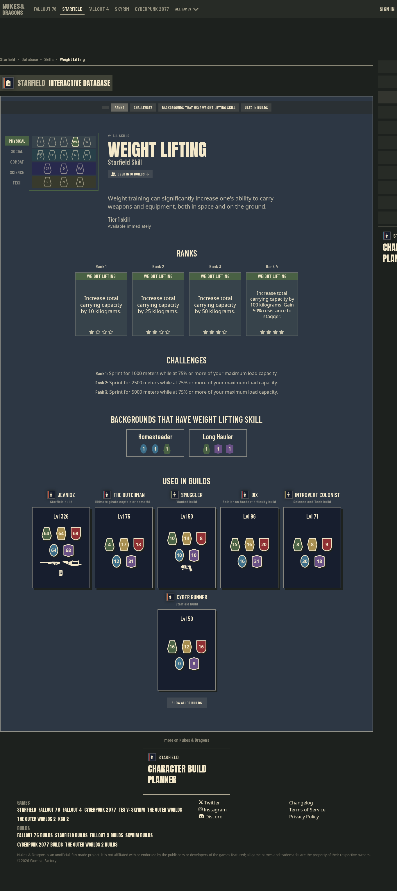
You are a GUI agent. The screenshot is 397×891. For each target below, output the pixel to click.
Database (30, 59)
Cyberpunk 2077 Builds (40, 844)
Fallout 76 (45, 9)
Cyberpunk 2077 (152, 9)
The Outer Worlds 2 (36, 818)
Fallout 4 (98, 9)
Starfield (72, 9)
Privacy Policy (304, 816)
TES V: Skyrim (132, 809)
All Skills (121, 135)
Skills (48, 59)
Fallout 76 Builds (35, 835)
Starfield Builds (71, 835)
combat (17, 161)
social (17, 151)
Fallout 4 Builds (106, 835)
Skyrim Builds (139, 835)
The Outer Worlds (164, 809)
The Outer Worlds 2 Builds (91, 844)
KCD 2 (63, 818)
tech (17, 182)
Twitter (211, 802)
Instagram (215, 809)
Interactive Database (79, 83)
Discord (213, 816)
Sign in (387, 9)
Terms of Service (307, 809)
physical (17, 141)
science (17, 172)
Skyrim (122, 9)
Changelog (301, 802)
